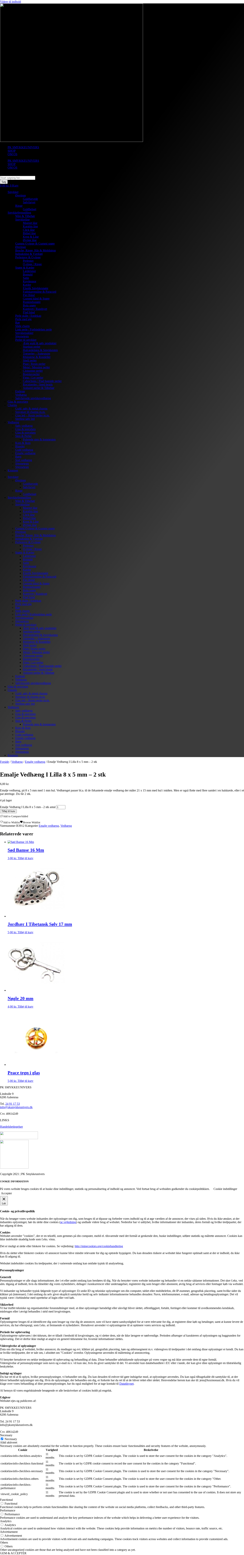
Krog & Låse (31, 236)
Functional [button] (6, 1499)
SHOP (12, 150)
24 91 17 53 (12, 1103)
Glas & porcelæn (18, 401)
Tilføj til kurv (8, 811)
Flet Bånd (29, 295)
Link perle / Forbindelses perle (33, 329)
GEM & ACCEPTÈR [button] (13, 1553)
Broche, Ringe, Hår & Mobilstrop (35, 250)
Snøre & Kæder (24, 267)
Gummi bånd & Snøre (36, 298)
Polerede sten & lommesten (39, 439)
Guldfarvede (30, 198)
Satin (26, 278)
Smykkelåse (22, 219)
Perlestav (28, 260)
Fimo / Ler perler (33, 377)
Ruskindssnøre (32, 302)
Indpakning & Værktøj (29, 253)
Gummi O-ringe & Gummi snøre (35, 243)
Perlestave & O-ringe (28, 257)
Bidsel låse (29, 233)
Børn (18, 456)
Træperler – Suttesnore (36, 353)
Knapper (13, 470)
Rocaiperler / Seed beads (38, 384)
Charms (12, 405)
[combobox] (17, 178)
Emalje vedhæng (25, 453)
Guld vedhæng (24, 449)
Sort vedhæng (23, 460)
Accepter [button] (6, 1193)
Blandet (20, 446)
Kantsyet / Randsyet (35, 308)
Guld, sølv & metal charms (31, 408)
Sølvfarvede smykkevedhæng (33, 398)
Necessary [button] (6, 1435)
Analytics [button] (5, 1521)
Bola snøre (29, 305)
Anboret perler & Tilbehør (38, 388)
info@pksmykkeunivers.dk (16, 1107)
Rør (17, 322)
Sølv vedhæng (24, 425)
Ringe (18, 205)
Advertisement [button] (9, 1531)
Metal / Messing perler (36, 367)
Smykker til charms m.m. (30, 412)
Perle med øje (23, 319)
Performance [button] (7, 1510)
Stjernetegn (22, 336)
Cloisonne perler (33, 370)
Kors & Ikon (22, 443)
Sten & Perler (23, 436)
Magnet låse (30, 223)
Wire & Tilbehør (25, 216)
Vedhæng (21, 394)
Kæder (27, 284)
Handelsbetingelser (11, 1126)
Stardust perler (31, 346)
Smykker (13, 192)
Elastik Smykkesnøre (35, 288)
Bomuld (28, 274)
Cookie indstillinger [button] (225, 1188)
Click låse (29, 229)
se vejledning (68, 1222)
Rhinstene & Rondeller (37, 357)
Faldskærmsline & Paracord (39, 291)
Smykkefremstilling (19, 212)
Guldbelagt (29, 209)
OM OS (12, 154)
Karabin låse (30, 226)
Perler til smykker (25, 339)
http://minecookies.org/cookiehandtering (99, 1246)
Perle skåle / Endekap (28, 315)
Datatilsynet (126, 1383)
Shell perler (30, 360)
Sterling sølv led (25, 418)
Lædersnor (29, 271)
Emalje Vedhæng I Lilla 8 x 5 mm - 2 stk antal (27, 807)
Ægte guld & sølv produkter (39, 343)
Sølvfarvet (29, 202)
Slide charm (22, 326)
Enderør (20, 391)
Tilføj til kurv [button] (25, 858)
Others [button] (4, 1542)
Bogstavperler (31, 374)
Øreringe (20, 195)
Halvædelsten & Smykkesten (40, 350)
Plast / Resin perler (34, 363)
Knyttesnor (29, 281)
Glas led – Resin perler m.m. (32, 415)
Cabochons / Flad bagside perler (42, 381)
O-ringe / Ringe (32, 264)
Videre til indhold (10, 1)
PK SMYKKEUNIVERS (23, 147)
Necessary (11, 1439)
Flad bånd (29, 312)
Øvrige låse (30, 240)
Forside (4, 761)
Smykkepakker (24, 333)
